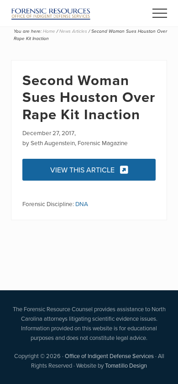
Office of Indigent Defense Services (109, 356)
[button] (159, 13)
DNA (81, 203)
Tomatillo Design (126, 365)
